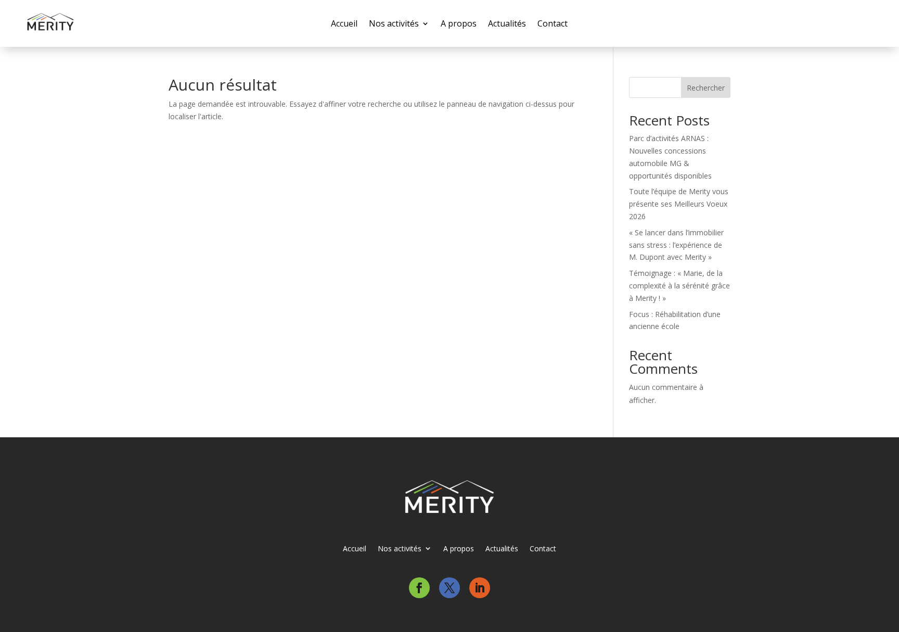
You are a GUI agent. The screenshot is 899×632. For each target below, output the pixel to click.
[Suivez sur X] (449, 587)
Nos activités (394, 23)
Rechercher (706, 88)
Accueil (344, 23)
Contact (552, 23)
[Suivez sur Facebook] (419, 587)
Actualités (507, 23)
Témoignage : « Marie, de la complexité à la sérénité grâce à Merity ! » (679, 285)
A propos (459, 23)
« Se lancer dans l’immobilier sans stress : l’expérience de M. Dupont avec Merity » (676, 244)
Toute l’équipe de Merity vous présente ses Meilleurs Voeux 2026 (678, 203)
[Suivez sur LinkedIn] (479, 587)
